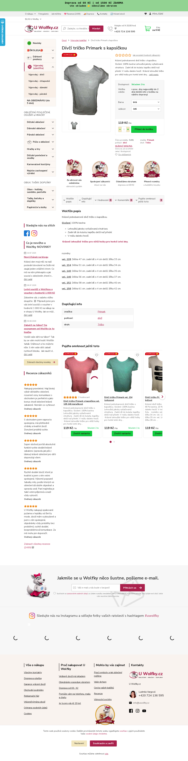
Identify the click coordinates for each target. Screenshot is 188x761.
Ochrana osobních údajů (35, 707)
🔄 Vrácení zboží (117, 14)
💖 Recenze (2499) (72, 14)
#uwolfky (152, 615)
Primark (150, 140)
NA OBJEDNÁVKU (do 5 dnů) (38, 102)
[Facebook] (132, 711)
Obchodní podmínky (34, 690)
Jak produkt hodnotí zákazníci (146, 55)
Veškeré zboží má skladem (72, 676)
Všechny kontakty (33, 672)
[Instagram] (139, 711)
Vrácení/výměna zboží (34, 701)
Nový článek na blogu (36, 257)
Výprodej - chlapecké (39, 81)
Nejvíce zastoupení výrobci (37, 172)
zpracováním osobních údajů (77, 594)
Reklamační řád (31, 696)
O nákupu (29, 14)
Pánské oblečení (35, 134)
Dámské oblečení (36, 128)
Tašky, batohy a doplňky (35, 200)
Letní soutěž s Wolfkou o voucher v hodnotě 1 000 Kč (39, 291)
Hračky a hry (33, 149)
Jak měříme (56, 14)
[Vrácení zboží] (105, 714)
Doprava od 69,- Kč (68, 688)
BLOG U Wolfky (32, 19)
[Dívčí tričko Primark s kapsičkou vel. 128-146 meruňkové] (81, 373)
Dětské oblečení (35, 122)
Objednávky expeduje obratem (74, 682)
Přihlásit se (130, 587)
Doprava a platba (33, 678)
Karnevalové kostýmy (38, 164)
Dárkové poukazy (37, 58)
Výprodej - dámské (37, 87)
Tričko (148, 142)
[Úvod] (41, 29)
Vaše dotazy (100, 681)
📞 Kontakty (102, 14)
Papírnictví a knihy (37, 207)
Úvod (64, 40)
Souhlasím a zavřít (103, 743)
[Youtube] (145, 711)
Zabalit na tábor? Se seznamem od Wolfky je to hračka (39, 329)
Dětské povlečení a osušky (37, 157)
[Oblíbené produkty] (145, 16)
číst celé (28, 279)
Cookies (28, 713)
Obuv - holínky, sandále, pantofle (36, 191)
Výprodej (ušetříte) (38, 67)
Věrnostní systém (103, 699)
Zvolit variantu (81, 433)
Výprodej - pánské (37, 94)
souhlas (123, 731)
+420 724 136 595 (124, 31)
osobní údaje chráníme (96, 733)
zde (106, 753)
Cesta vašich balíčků (104, 687)
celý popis (153, 74)
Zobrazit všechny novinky (39, 362)
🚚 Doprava (89, 14)
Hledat (96, 28)
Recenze (98, 693)
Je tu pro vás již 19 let (70, 703)
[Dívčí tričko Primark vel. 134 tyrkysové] (122, 373)
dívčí (125, 142)
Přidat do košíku (144, 129)
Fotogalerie (43, 14)
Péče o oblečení (41, 141)
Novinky (37, 43)
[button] (111, 442)
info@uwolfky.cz (141, 702)
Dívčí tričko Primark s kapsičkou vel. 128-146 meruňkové (81, 402)
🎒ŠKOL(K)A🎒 (35, 50)
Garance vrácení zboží (35, 684)
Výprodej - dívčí (36, 74)
